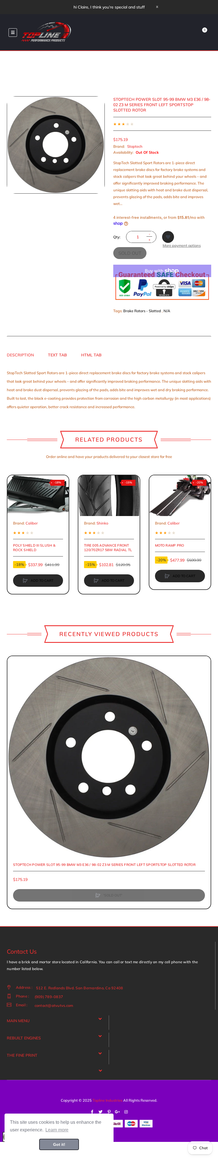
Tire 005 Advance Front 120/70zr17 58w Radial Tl (108, 547)
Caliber (32, 523)
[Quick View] (14, 504)
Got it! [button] (59, 1144)
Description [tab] (20, 355)
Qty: (116, 237)
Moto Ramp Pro (169, 545)
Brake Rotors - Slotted (142, 311)
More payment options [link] (182, 245)
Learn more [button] (56, 1129)
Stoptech (134, 146)
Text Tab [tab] (57, 355)
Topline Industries (107, 1100)
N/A (167, 311)
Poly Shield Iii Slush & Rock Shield (34, 547)
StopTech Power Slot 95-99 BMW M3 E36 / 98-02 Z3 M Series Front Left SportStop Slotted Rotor (104, 864)
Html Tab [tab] (91, 355)
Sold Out (129, 253)
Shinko (102, 523)
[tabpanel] (109, 390)
